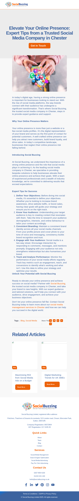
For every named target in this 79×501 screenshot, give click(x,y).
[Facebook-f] (26, 484)
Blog (14, 367)
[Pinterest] (42, 484)
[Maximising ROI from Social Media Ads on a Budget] (24, 355)
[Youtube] (53, 484)
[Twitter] (36, 484)
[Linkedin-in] (31, 484)
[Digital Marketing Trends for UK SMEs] (54, 355)
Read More (21, 387)
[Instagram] (47, 484)
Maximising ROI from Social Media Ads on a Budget (24, 378)
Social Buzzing (58, 283)
